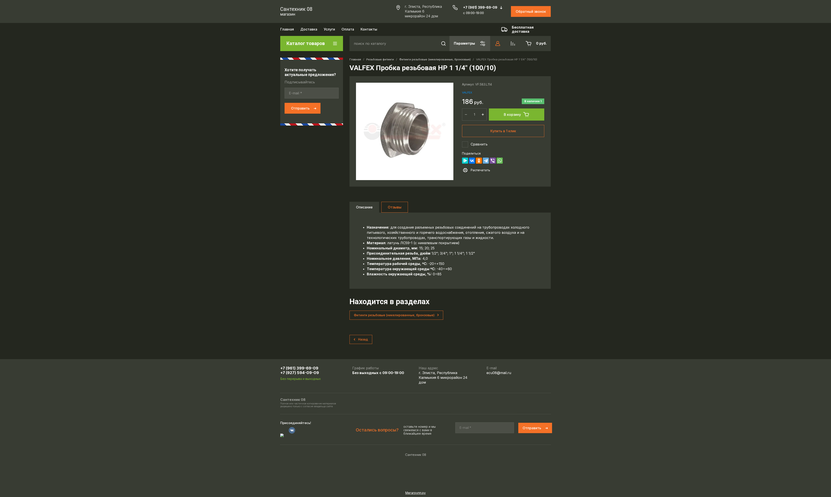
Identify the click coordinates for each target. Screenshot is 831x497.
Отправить (300, 108)
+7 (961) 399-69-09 (480, 7)
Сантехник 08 (296, 9)
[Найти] (443, 43)
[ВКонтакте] (472, 161)
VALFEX (467, 92)
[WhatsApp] (500, 161)
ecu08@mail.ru (498, 373)
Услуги (329, 29)
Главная (287, 29)
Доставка (308, 29)
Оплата (347, 29)
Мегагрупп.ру (415, 493)
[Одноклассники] (479, 161)
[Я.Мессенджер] (465, 161)
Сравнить (479, 144)
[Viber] (493, 161)
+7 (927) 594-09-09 (299, 372)
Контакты (369, 29)
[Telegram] (486, 161)
